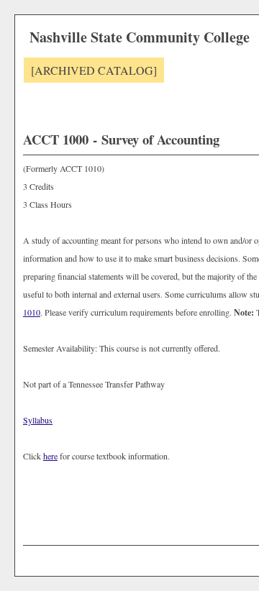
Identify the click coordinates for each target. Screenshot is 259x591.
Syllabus (38, 420)
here (50, 456)
